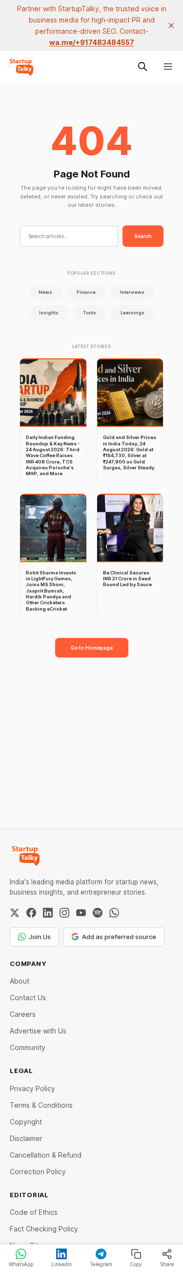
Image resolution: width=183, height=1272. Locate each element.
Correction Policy (38, 1171)
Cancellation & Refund (45, 1155)
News (45, 292)
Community (27, 1047)
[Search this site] (142, 66)
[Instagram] (64, 913)
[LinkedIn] (48, 913)
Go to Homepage (92, 648)
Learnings (132, 312)
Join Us (40, 937)
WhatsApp (21, 1264)
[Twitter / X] (15, 913)
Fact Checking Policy (44, 1229)
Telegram (101, 1264)
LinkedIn (61, 1264)
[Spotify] (97, 913)
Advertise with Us (38, 1031)
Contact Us (28, 997)
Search (143, 236)
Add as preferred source (119, 937)
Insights (49, 312)
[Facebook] (31, 913)
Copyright (26, 1122)
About (19, 981)
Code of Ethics (34, 1212)
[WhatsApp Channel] (114, 913)
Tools (89, 312)
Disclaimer (26, 1138)
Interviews (132, 292)
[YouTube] (81, 913)
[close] (171, 25)
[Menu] (168, 66)
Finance (86, 292)
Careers (23, 1014)
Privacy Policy (32, 1088)
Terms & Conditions (41, 1105)
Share (167, 1264)
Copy (136, 1264)
